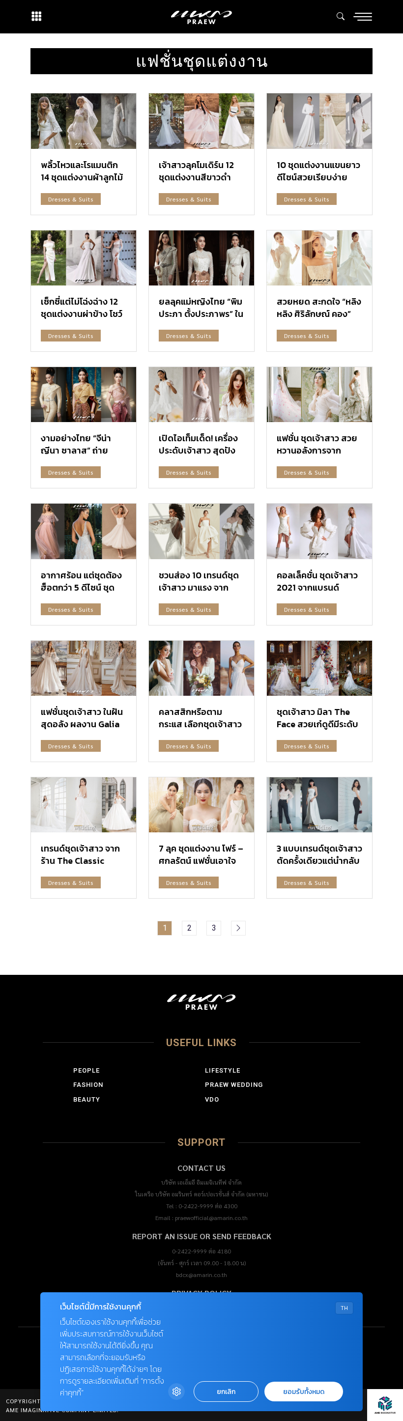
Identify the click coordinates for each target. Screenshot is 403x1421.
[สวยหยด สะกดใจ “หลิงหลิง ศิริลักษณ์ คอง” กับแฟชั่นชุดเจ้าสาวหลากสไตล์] (319, 257)
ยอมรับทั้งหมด (303, 1392)
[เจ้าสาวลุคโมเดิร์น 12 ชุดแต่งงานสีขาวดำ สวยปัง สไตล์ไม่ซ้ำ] (201, 120)
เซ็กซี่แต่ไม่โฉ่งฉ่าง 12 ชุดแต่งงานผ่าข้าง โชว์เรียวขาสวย (81, 314)
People (86, 1070)
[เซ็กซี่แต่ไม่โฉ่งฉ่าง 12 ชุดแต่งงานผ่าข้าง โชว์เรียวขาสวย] (83, 257)
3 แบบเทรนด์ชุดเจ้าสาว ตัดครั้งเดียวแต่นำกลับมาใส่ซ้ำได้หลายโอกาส (319, 861)
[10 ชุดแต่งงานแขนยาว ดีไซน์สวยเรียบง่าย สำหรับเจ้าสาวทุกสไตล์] (319, 120)
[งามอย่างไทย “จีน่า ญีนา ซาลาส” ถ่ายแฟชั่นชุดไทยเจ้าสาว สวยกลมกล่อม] (83, 394)
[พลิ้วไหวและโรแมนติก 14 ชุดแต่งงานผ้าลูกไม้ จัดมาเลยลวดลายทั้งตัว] (83, 120)
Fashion (88, 1084)
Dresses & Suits (70, 199)
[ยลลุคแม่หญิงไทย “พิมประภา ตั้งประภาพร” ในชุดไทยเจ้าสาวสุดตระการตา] (201, 257)
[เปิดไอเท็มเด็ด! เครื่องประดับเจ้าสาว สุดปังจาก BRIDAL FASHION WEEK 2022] (201, 394)
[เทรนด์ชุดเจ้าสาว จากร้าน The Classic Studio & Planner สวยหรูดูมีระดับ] (83, 804)
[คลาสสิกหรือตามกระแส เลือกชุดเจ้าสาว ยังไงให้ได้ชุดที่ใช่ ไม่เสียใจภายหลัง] (201, 668)
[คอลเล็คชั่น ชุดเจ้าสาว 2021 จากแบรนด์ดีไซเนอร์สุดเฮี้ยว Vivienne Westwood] (319, 531)
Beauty (86, 1099)
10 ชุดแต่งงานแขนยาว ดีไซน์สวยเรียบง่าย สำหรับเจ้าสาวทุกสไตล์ (319, 177)
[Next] (238, 928)
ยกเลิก (226, 1392)
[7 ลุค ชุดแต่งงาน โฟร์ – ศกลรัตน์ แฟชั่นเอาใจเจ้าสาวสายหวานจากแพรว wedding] (201, 804)
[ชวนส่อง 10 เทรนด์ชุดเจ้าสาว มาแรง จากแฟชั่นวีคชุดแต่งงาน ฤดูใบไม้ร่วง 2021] (201, 531)
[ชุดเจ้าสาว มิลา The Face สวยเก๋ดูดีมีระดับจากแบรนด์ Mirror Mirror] (319, 668)
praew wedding (234, 1084)
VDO (212, 1099)
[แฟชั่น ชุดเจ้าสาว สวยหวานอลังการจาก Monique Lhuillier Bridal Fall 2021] (319, 394)
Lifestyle (222, 1070)
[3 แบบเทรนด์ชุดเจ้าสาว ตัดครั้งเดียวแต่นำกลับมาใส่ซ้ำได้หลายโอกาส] (319, 804)
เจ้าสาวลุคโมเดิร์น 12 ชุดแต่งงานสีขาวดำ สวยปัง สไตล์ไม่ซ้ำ (196, 177)
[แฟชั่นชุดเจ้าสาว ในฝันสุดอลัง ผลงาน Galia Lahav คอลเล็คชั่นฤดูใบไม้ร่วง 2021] (83, 668)
